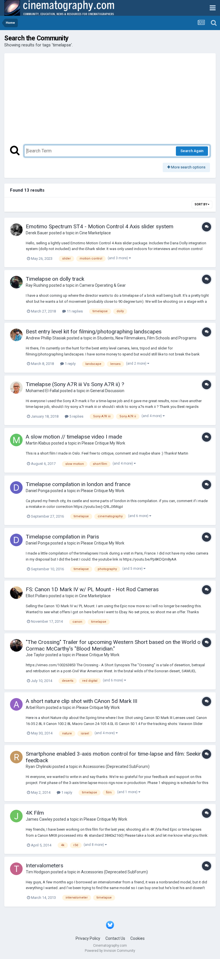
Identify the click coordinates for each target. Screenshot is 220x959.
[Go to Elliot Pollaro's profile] (16, 592)
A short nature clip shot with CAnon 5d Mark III (81, 701)
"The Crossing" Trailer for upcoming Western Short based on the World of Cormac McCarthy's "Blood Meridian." (114, 645)
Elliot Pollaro (37, 596)
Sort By (201, 204)
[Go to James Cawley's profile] (16, 816)
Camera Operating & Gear (102, 285)
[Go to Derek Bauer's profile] (16, 229)
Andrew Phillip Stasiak (46, 338)
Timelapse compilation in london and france (78, 484)
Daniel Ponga (38, 490)
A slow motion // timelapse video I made (74, 436)
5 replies (75, 416)
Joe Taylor (35, 655)
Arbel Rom (35, 707)
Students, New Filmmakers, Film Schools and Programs (147, 338)
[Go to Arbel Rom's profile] (16, 704)
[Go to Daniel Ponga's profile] (16, 487)
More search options (187, 167)
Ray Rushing (37, 285)
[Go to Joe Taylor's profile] (16, 645)
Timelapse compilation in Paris (62, 536)
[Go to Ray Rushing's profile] (16, 282)
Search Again (191, 151)
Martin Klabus (38, 443)
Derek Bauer (37, 233)
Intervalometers (44, 865)
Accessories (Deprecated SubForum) (116, 766)
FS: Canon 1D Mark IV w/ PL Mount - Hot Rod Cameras (92, 589)
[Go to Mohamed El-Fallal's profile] (16, 387)
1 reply (70, 363)
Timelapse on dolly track (55, 279)
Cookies (137, 938)
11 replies (74, 311)
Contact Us (115, 938)
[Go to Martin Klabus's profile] (16, 440)
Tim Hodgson (38, 872)
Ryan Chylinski (39, 766)
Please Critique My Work (103, 443)
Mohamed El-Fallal (42, 390)
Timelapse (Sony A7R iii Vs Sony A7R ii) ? (75, 384)
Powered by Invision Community (110, 951)
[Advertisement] (110, 102)
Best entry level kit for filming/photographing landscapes (94, 331)
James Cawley (39, 819)
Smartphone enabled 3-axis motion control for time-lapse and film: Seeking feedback (115, 757)
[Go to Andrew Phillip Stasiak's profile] (16, 335)
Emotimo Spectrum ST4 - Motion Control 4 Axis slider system (99, 226)
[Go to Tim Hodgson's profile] (16, 868)
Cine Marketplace (95, 233)
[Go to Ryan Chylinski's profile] (16, 757)
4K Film (35, 812)
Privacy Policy (88, 938)
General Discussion (107, 390)
